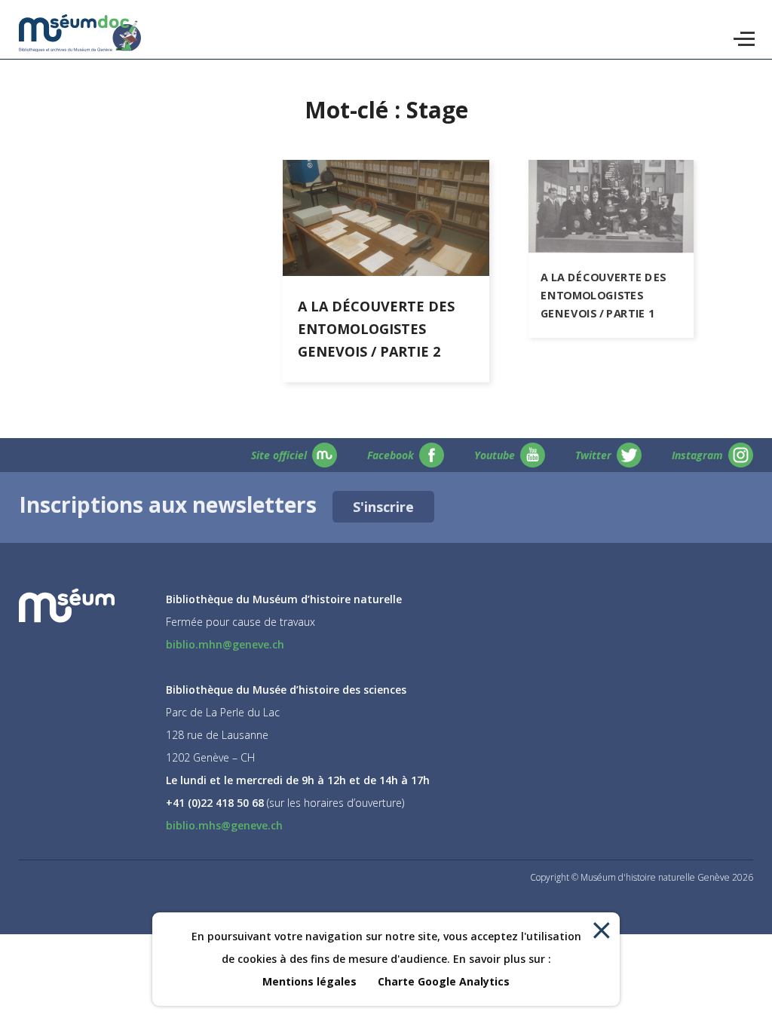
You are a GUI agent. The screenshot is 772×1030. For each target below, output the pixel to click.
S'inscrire (383, 507)
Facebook (390, 455)
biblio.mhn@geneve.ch (225, 644)
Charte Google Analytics (444, 981)
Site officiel (279, 455)
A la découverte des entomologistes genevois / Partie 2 (376, 328)
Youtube (494, 455)
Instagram (697, 455)
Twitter (593, 455)
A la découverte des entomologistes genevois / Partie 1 (603, 294)
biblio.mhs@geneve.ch (224, 825)
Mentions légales (309, 981)
